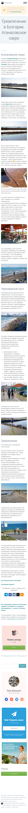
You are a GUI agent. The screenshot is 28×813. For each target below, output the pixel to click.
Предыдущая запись (9, 656)
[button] (6, 594)
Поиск (22, 666)
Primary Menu (25, 2)
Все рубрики (14, 773)
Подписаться (14, 728)
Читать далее (21, 656)
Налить (14, 647)
